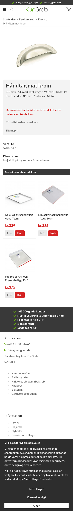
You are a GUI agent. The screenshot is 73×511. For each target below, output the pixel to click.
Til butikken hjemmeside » (22, 122)
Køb (20, 233)
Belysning (17, 389)
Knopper (17, 385)
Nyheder (17, 430)
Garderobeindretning (24, 393)
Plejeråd (17, 426)
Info (9, 233)
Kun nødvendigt (36, 497)
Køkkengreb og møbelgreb (28, 381)
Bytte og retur (20, 377)
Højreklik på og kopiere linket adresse (26, 160)
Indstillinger (36, 489)
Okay (36, 505)
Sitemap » (12, 130)
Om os (15, 422)
